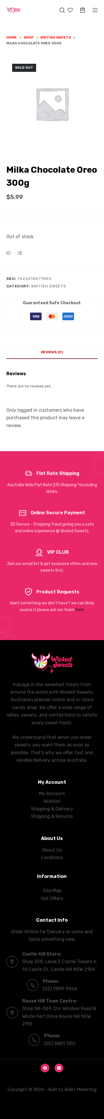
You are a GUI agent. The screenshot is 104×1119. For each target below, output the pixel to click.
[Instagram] (59, 1068)
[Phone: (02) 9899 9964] (32, 985)
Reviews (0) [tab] (52, 352)
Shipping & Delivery (52, 809)
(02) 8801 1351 (59, 1043)
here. (80, 609)
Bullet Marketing (80, 1089)
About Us (52, 850)
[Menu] (95, 10)
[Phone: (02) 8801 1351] (34, 1040)
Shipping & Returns (52, 816)
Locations (52, 857)
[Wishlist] (70, 10)
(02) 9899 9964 (60, 989)
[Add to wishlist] (8, 253)
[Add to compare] (20, 253)
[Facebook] (45, 1068)
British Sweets (48, 286)
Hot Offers (52, 898)
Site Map (52, 890)
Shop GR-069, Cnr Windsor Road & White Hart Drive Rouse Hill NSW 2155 (59, 1016)
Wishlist (52, 801)
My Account (52, 793)
